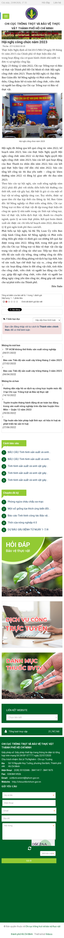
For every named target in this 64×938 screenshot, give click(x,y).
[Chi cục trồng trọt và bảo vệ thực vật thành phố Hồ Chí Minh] (31, 13)
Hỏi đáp (46, 2)
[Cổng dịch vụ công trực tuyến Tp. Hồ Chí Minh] (32, 624)
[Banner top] (32, 34)
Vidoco (49, 934)
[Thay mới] (29, 848)
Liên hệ (57, 2)
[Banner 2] (32, 566)
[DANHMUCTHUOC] (32, 675)
